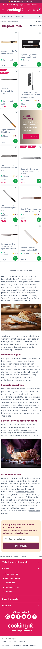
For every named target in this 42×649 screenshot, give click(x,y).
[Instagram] (7, 616)
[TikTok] (29, 616)
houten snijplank (12, 347)
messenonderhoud (29, 430)
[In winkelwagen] (15, 64)
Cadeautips (10, 591)
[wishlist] (29, 10)
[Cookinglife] (15, 10)
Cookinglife (12, 639)
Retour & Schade (12, 578)
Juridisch (5, 645)
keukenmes (16, 427)
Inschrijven (21, 545)
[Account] (33, 10)
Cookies (25, 645)
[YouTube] (13, 616)
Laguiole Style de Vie (21, 397)
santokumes (34, 510)
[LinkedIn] (24, 616)
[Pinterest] (34, 616)
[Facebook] (18, 616)
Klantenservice (11, 574)
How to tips (10, 582)
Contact (32, 645)
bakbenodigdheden (25, 491)
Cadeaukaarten (12, 587)
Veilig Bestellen (15, 645)
